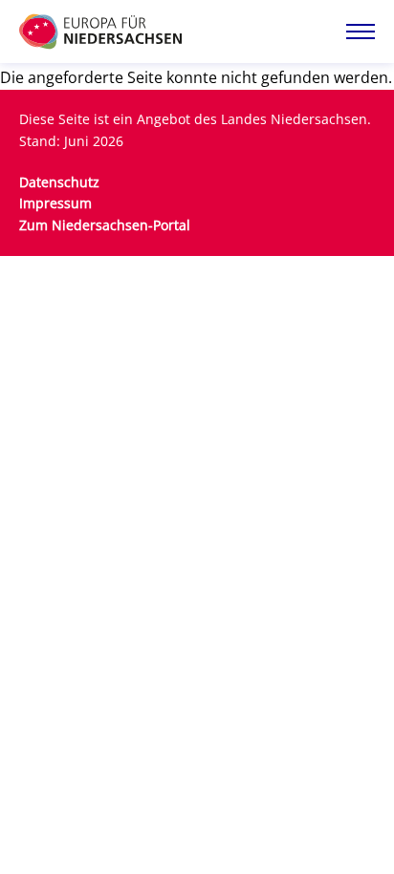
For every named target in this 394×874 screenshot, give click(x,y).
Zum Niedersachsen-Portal (104, 225)
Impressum (55, 203)
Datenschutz (59, 182)
